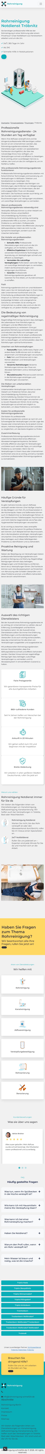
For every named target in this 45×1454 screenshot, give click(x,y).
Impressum (6, 1412)
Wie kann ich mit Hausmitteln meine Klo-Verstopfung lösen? (20, 1206)
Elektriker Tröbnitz (26, 1350)
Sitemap (5, 1419)
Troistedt (22, 1333)
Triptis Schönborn (22, 1305)
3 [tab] (26, 1168)
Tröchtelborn (22, 1311)
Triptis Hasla (22, 1283)
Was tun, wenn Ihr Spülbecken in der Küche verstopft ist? (20, 1192)
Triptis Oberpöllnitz (22, 1288)
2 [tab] (22, 1168)
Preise (4, 1415)
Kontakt (5, 1408)
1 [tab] (19, 1168)
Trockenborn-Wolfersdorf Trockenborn (22, 1322)
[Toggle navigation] (41, 4)
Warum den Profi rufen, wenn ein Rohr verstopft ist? (20, 1245)
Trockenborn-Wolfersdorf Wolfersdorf (22, 1328)
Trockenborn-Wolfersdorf (22, 1316)
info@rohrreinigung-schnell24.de (19, 1397)
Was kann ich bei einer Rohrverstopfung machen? (18, 1220)
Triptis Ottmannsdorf (22, 1294)
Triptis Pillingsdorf (23, 1300)
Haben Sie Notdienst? (15, 1233)
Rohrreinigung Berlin (11, 1405)
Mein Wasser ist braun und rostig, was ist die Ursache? (18, 1259)
